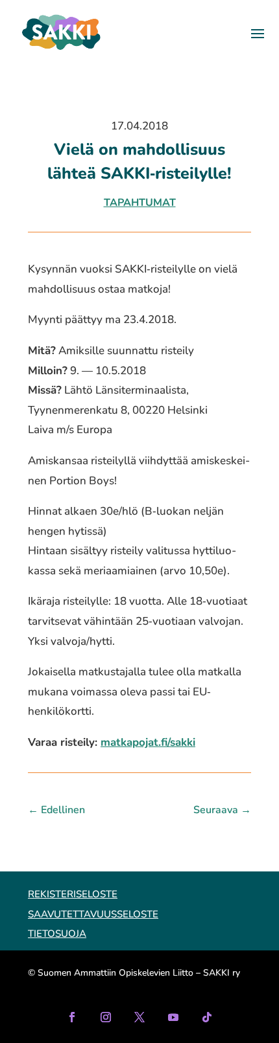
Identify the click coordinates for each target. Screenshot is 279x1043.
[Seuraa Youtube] (173, 1017)
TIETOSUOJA (57, 933)
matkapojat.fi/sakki (148, 742)
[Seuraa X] (139, 1017)
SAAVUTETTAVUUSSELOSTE (93, 914)
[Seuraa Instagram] (105, 1017)
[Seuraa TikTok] (207, 1017)
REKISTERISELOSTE (72, 894)
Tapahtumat (140, 203)
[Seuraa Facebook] (72, 1017)
